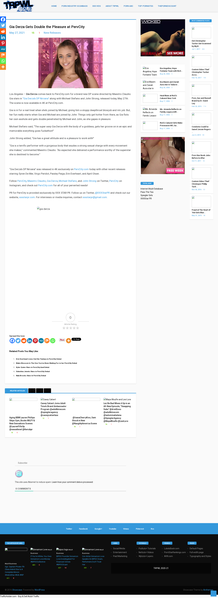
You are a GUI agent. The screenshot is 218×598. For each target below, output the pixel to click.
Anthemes (208, 590)
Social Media (119, 548)
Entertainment (120, 552)
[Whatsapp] (52, 340)
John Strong (89, 180)
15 (32, 32)
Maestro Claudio (36, 180)
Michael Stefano (68, 180)
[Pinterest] (35, 340)
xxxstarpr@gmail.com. (95, 197)
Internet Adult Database (152, 189)
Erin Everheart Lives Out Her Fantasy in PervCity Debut (38, 359)
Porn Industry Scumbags (74, 6)
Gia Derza (52, 180)
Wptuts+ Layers (146, 556)
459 (33, 565)
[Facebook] (12, 340)
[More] (68, 340)
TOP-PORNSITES (145, 6)
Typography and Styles (200, 556)
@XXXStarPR (102, 192)
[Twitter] (18, 340)
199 (204, 78)
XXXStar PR (146, 198)
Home (54, 6)
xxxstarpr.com (27, 197)
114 (204, 106)
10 (65, 568)
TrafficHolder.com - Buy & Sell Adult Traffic (19, 596)
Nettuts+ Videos (146, 552)
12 (43, 418)
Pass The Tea (147, 192)
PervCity (21, 180)
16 (106, 424)
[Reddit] (23, 340)
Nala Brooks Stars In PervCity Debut (31, 376)
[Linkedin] (29, 340)
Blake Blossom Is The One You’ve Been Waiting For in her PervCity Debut (46, 363)
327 (59, 568)
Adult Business (11, 564)
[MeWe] (41, 340)
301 (85, 568)
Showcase (17, 590)
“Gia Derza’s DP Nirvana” (36, 98)
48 (204, 215)
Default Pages (196, 548)
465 (203, 49)
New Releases (52, 32)
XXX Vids (96, 6)
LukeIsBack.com (171, 548)
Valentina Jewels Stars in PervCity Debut (33, 371)
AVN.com (168, 556)
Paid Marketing (120, 556)
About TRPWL (112, 6)
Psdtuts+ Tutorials (147, 548)
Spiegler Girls (147, 195)
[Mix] (47, 340)
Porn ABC (128, 6)
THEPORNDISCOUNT (167, 6)
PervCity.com (81, 169)
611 (7, 578)
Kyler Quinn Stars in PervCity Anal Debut (32, 367)
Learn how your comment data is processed (72, 482)
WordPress (40, 590)
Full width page (197, 552)
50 (204, 161)
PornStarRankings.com (175, 552)
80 (204, 135)
